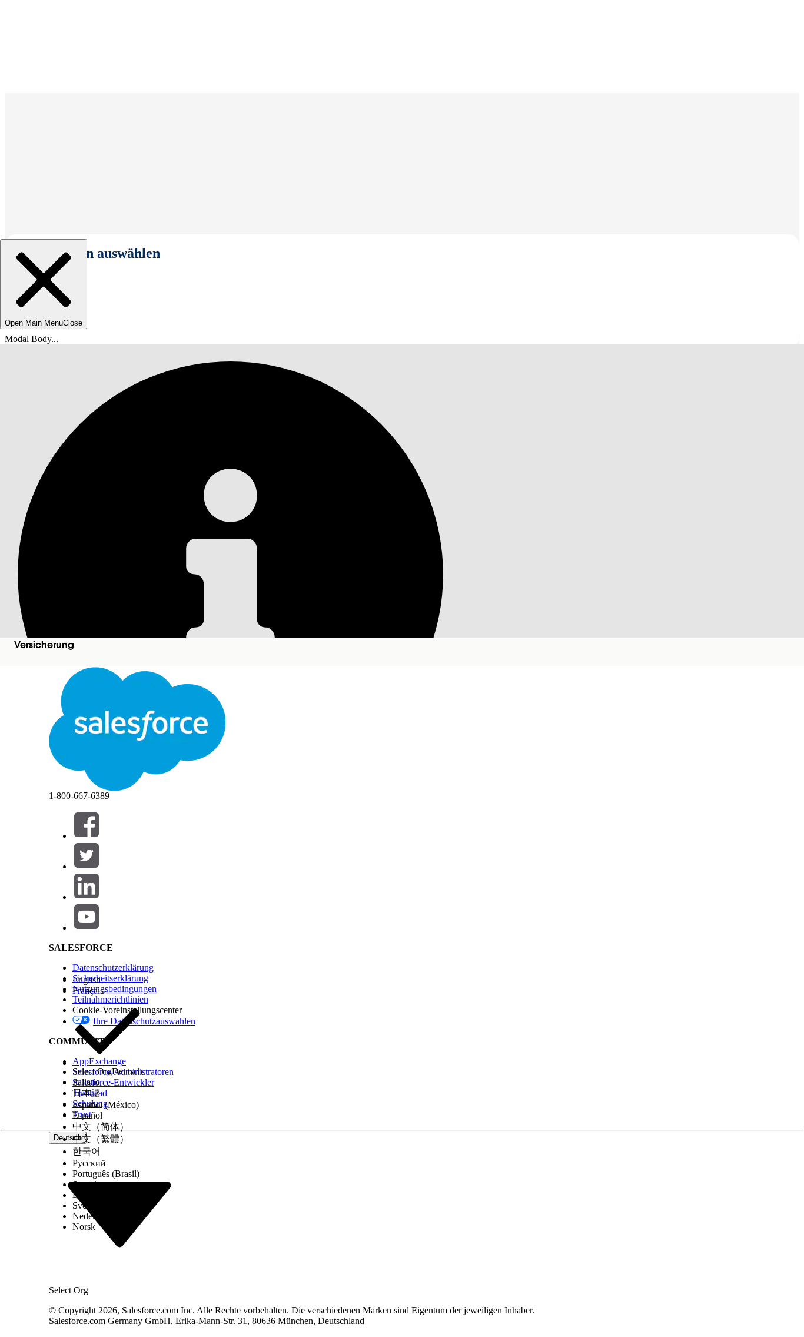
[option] (107, 980)
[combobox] (119, 1214)
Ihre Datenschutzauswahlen (144, 1021)
